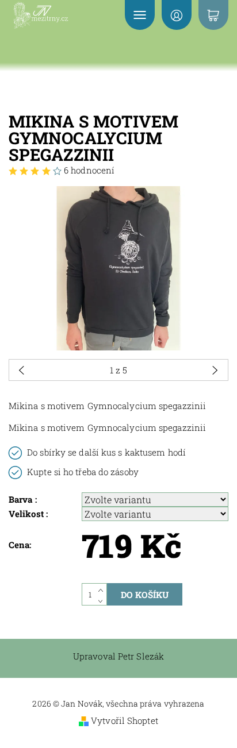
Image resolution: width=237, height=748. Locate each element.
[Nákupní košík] (213, 15)
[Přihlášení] (177, 15)
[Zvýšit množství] (102, 589)
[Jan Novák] (54, 15)
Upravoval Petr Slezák (118, 656)
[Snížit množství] (102, 600)
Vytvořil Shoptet (124, 720)
